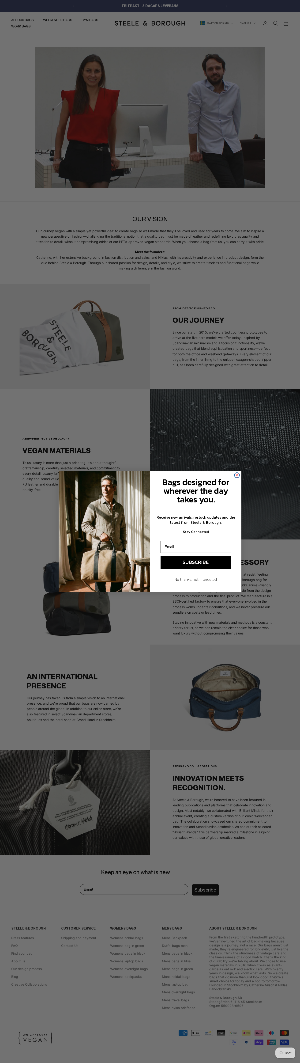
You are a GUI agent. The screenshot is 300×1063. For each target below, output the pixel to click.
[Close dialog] (237, 475)
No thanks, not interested (196, 579)
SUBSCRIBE (196, 562)
